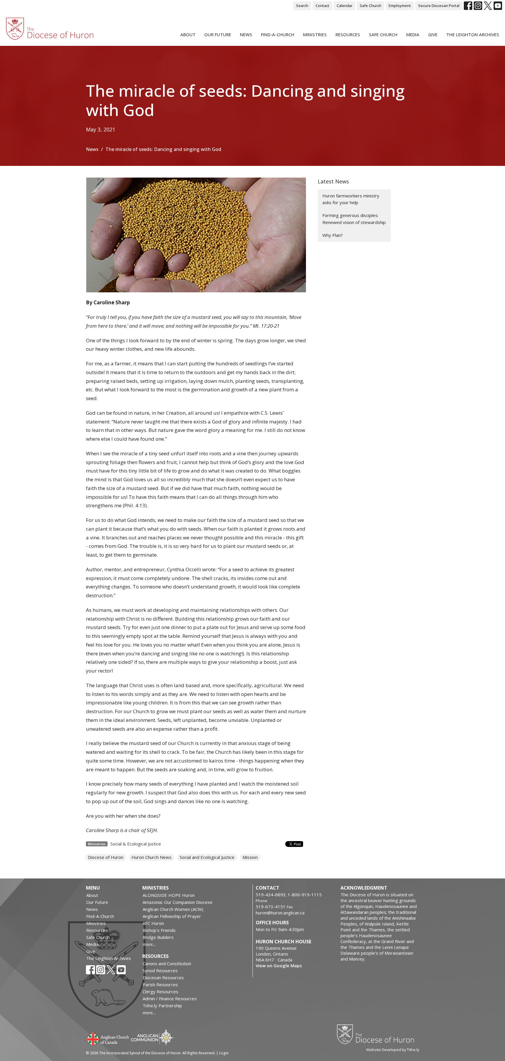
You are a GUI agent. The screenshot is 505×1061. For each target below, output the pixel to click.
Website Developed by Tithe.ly (392, 1049)
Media (412, 34)
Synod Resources (160, 970)
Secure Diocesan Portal (438, 5)
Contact (322, 5)
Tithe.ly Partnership (162, 1005)
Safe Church (370, 5)
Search (302, 5)
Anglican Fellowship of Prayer (172, 916)
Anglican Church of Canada (107, 1038)
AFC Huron (153, 923)
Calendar (344, 5)
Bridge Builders (158, 937)
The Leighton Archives (472, 34)
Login (224, 1052)
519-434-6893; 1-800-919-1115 (289, 894)
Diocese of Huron (105, 857)
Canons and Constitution (167, 963)
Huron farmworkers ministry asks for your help (350, 199)
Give (432, 34)
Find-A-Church (277, 34)
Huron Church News (152, 857)
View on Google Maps (279, 965)
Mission (250, 857)
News (246, 34)
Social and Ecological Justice (207, 857)
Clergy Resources (160, 991)
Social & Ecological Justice (135, 844)
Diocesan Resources (163, 977)
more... (149, 944)
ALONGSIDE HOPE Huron (169, 895)
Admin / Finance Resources (170, 998)
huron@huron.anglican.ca (280, 913)
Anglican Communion (152, 1037)
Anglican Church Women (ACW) (173, 909)
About (188, 34)
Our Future (217, 34)
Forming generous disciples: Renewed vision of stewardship (354, 218)
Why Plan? (332, 235)
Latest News (333, 181)
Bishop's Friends (159, 930)
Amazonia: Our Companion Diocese (177, 902)
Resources (347, 34)
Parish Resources (160, 984)
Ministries (315, 34)
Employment (400, 5)
